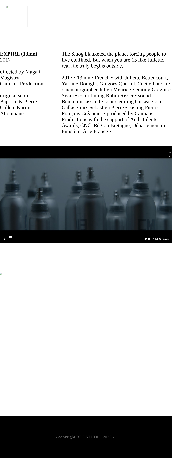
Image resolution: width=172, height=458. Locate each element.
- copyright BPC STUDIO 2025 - (85, 437)
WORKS (72, 26)
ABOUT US (97, 26)
